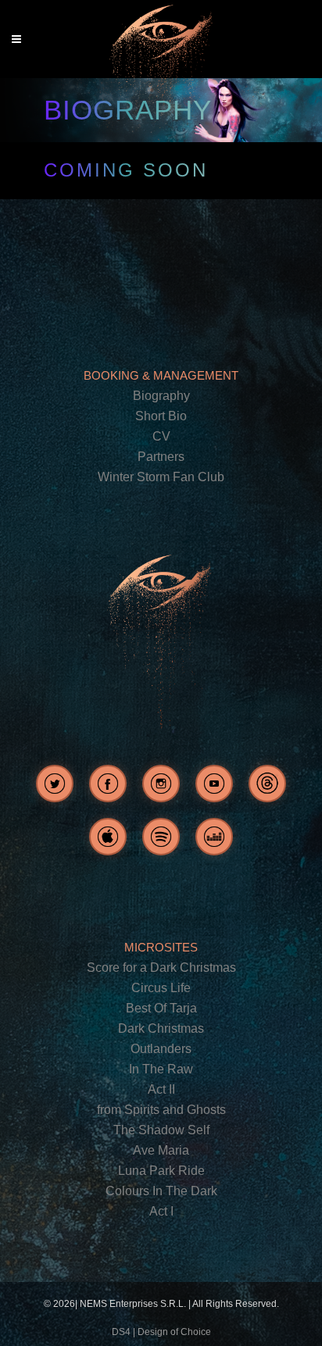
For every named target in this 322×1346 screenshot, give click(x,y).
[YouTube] (214, 783)
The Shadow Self (161, 1130)
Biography (161, 395)
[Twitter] (54, 783)
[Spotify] (161, 836)
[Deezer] (214, 836)
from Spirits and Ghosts (161, 1109)
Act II (161, 1089)
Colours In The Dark (161, 1191)
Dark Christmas (161, 1028)
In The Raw (161, 1069)
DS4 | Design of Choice (161, 1331)
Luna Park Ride (161, 1170)
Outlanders (161, 1048)
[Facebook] (108, 783)
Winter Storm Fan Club (161, 477)
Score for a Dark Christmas (161, 967)
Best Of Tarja (161, 1008)
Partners (161, 456)
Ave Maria (161, 1150)
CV (161, 436)
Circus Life (161, 987)
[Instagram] (161, 783)
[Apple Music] (108, 836)
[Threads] (267, 783)
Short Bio (161, 416)
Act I (161, 1211)
